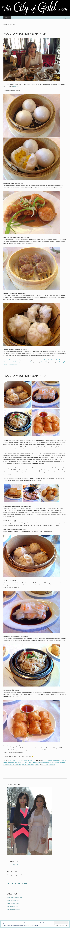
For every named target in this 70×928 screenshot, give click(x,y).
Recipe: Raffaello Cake (13, 900)
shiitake (42, 362)
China (10, 360)
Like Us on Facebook (17, 884)
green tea (27, 362)
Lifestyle (18, 360)
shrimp (46, 362)
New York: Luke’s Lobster (13, 909)
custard (10, 362)
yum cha (58, 362)
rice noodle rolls (14, 764)
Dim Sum (15, 362)
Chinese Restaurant (42, 762)
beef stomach (56, 760)
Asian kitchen (40, 360)
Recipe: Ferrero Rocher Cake (14, 897)
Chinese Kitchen (32, 762)
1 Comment (51, 764)
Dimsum (50, 762)
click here (16, 86)
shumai (51, 362)
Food (14, 360)
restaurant (36, 362)
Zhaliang (37, 764)
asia (35, 360)
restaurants (24, 360)
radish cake (6, 764)
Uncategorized (31, 760)
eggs (20, 362)
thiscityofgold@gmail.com (13, 865)
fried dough (56, 762)
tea (54, 362)
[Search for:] (65, 17)
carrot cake (11, 762)
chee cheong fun (19, 762)
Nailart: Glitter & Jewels (13, 903)
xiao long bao (25, 764)
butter (48, 360)
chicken (53, 360)
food (23, 362)
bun (45, 360)
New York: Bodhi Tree (12, 906)
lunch (31, 362)
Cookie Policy (35, 925)
